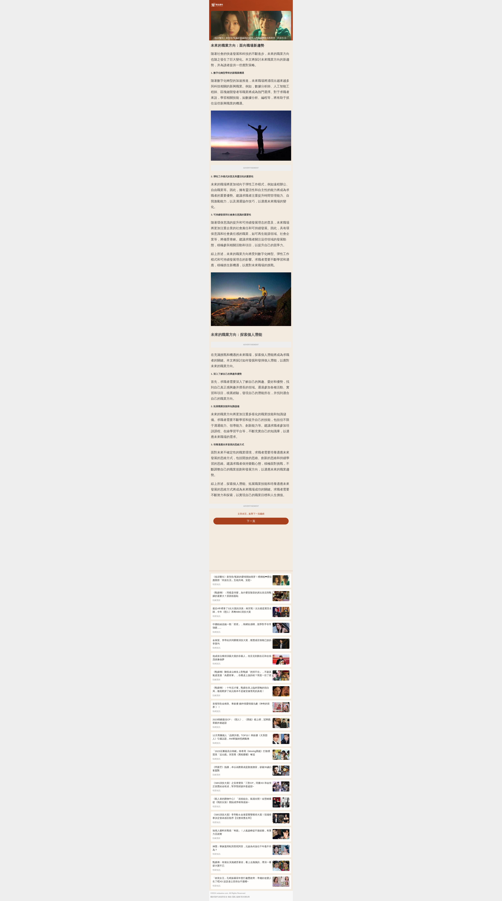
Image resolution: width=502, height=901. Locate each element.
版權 (238, 897)
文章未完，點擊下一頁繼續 (251, 514)
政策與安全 (222, 897)
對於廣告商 (245, 897)
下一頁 (251, 521)
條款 (230, 897)
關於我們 (214, 897)
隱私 (234, 897)
